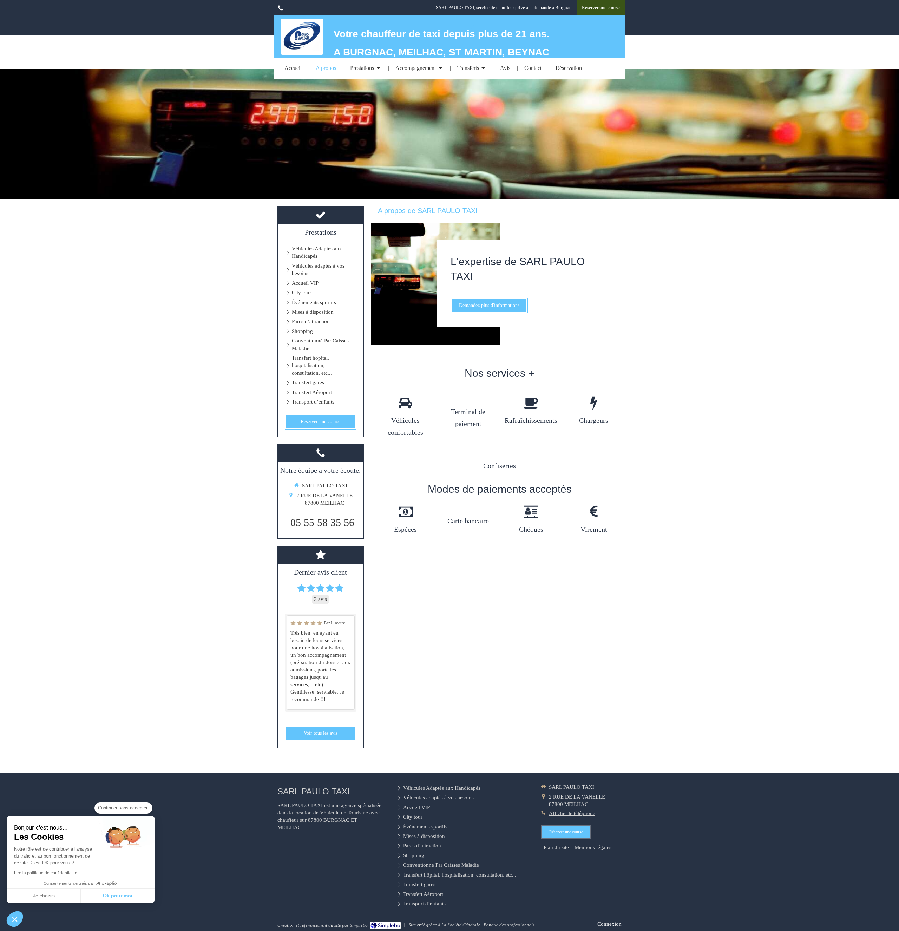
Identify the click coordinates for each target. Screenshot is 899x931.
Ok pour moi (117, 895)
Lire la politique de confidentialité (45, 873)
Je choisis (44, 895)
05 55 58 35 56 (322, 522)
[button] (14, 919)
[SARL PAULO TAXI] (302, 49)
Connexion (609, 924)
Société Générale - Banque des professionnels (490, 924)
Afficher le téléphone (572, 813)
